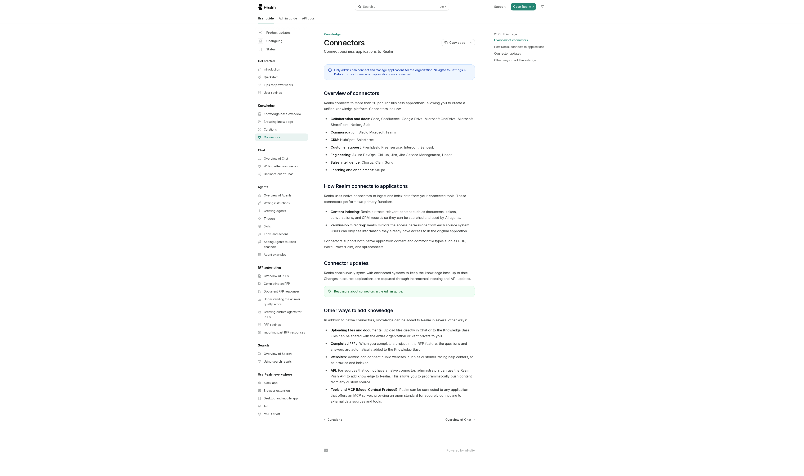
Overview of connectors (511, 40)
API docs (308, 18)
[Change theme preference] (542, 6)
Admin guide (288, 18)
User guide (266, 18)
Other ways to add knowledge (515, 60)
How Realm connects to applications (519, 47)
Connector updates (507, 53)
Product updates (278, 32)
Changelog (274, 41)
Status (271, 49)
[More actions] (471, 42)
